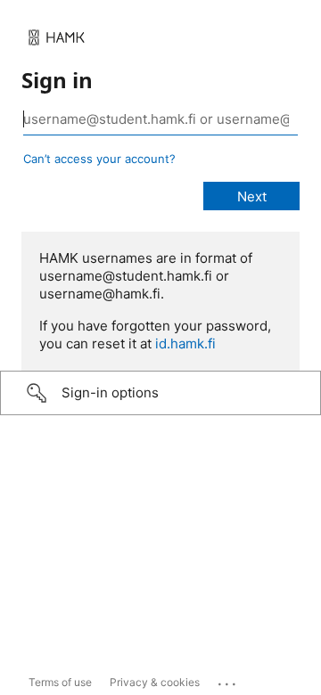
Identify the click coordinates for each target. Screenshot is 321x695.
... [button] (228, 680)
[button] (160, 393)
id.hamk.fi (185, 343)
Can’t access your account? (99, 158)
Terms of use (60, 682)
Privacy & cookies (155, 682)
